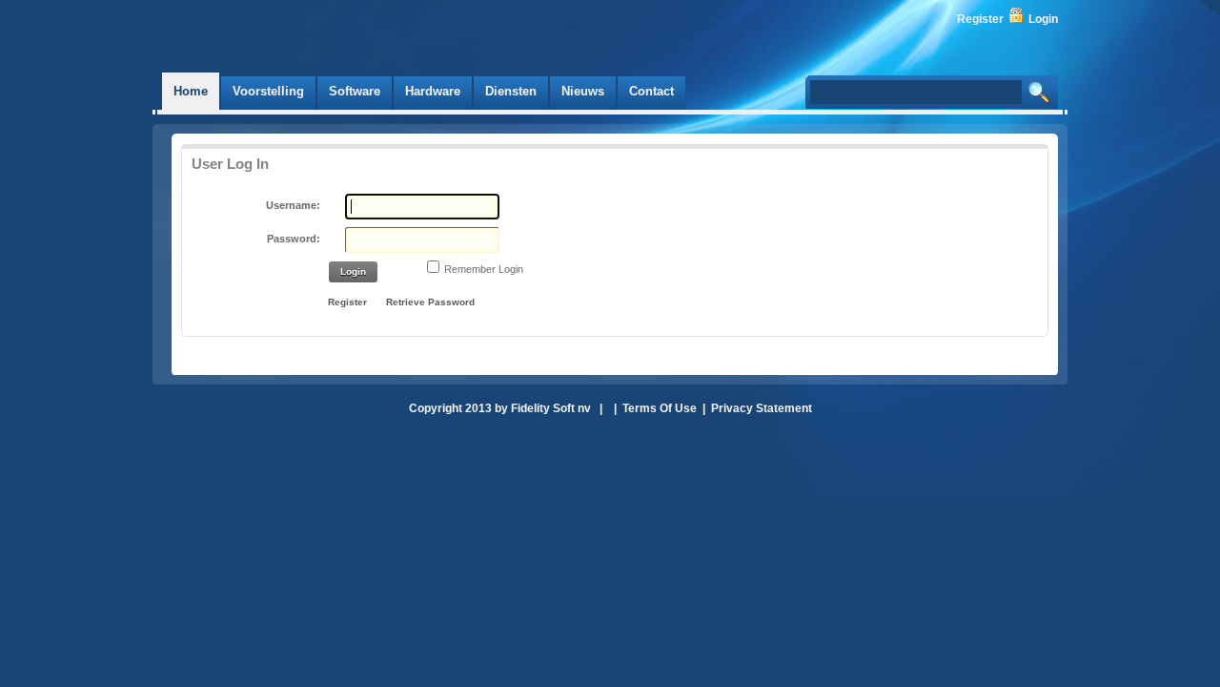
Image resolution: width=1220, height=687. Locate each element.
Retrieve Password (430, 302)
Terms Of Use (659, 408)
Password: (293, 238)
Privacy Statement (761, 408)
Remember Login (483, 269)
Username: (293, 205)
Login (1043, 19)
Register (980, 19)
